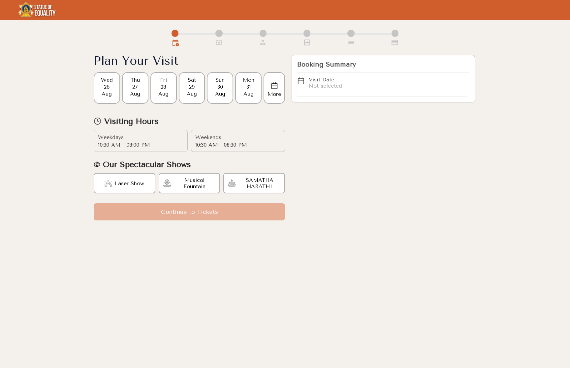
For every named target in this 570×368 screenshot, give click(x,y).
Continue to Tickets (189, 211)
